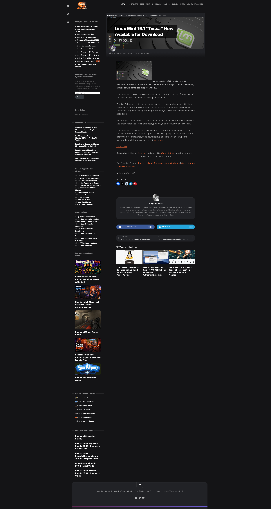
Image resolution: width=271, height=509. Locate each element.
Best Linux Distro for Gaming (87, 219)
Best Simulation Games (86, 413)
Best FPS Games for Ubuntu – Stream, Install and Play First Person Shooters (86, 130)
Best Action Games (84, 398)
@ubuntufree (167, 153)
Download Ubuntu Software (166, 163)
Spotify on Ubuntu (83, 197)
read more (158, 140)
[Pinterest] (68, 21)
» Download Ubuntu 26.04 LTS (86, 26)
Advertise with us (133, 491)
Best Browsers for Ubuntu (86, 180)
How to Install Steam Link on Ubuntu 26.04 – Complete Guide (87, 304)
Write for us (144, 491)
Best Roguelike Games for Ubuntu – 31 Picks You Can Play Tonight (86, 138)
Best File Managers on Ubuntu (87, 183)
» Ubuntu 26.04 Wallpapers (85, 37)
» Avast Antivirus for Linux (85, 46)
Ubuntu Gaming (146, 4)
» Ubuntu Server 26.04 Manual (87, 43)
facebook (142, 153)
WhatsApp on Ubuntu (84, 204)
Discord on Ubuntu (83, 202)
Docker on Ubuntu (83, 195)
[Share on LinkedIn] (130, 40)
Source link (121, 146)
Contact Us (109, 491)
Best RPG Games (83, 409)
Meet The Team (119, 491)
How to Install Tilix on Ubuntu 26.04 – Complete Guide (87, 473)
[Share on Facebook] (120, 40)
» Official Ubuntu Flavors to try (87, 58)
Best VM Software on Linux (86, 243)
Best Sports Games (84, 417)
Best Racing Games (84, 405)
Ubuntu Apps (132, 4)
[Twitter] (68, 14)
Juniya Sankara (143, 53)
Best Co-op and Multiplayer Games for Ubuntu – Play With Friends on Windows (86, 152)
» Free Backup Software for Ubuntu (85, 65)
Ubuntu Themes (178, 4)
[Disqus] (155, 308)
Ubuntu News (118, 16)
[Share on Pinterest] (125, 40)
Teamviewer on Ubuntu (85, 192)
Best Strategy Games (85, 421)
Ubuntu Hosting (144, 163)
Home (109, 16)
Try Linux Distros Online (85, 217)
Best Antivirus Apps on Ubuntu (88, 185)
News (123, 4)
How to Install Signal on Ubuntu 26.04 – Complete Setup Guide (87, 446)
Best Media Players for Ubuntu (88, 176)
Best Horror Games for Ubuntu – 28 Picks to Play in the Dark (87, 279)
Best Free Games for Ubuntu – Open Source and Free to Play (88, 357)
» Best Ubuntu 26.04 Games (86, 49)
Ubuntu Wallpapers (195, 4)
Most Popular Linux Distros (86, 221)
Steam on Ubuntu (83, 200)
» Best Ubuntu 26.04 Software (87, 55)
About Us (100, 491)
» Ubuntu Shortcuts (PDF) (87, 61)
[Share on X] (116, 40)
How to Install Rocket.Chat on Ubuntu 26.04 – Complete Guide (86, 456)
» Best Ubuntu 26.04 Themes (86, 52)
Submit (79, 97)
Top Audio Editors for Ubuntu (87, 178)
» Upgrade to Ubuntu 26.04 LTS (87, 40)
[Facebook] (68, 6)
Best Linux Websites (84, 245)
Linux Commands (162, 4)
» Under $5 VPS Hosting (84, 34)
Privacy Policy (155, 491)
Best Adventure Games (86, 402)
